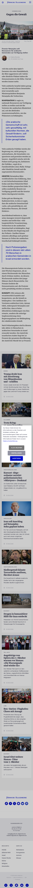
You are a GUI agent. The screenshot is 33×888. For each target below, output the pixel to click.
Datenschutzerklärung (10, 441)
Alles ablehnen (16, 448)
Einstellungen (16, 453)
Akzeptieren (16, 458)
